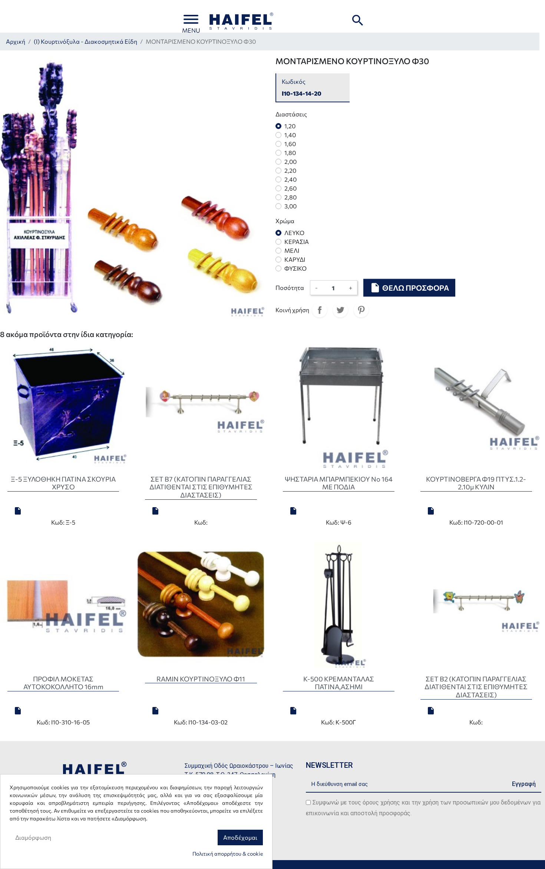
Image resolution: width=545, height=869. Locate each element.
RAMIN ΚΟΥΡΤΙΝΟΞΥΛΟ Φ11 (200, 679)
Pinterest (361, 310)
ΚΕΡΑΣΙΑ (296, 241)
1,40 (290, 134)
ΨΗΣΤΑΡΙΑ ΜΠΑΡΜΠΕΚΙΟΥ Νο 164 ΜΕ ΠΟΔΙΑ (339, 483)
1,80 (290, 152)
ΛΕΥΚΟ (294, 232)
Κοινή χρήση (319, 310)
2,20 (290, 170)
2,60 (290, 188)
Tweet (340, 310)
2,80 (290, 197)
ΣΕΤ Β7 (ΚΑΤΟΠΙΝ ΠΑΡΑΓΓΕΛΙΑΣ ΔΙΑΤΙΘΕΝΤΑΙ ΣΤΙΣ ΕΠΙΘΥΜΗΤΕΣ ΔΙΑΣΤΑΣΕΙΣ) (200, 487)
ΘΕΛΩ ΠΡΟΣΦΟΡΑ (409, 287)
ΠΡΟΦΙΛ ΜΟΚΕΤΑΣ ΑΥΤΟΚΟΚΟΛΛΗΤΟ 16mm (63, 683)
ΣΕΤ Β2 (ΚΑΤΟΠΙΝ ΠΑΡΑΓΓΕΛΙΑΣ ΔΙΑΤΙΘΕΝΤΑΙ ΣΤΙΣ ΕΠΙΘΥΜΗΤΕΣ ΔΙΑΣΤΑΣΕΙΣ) (476, 687)
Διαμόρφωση (33, 837)
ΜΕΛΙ (291, 250)
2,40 (290, 179)
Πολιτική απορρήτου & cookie (227, 853)
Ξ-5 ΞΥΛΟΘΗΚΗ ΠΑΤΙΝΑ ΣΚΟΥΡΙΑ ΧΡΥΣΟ (63, 483)
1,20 (289, 125)
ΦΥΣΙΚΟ (295, 268)
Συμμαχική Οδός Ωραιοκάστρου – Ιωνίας (239, 765)
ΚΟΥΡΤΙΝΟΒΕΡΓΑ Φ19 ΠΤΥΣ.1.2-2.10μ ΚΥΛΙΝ (476, 483)
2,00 (290, 161)
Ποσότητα (289, 287)
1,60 (290, 143)
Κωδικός (293, 81)
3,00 (290, 205)
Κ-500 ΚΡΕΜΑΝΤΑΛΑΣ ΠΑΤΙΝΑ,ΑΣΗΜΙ (338, 683)
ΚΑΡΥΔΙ (294, 259)
